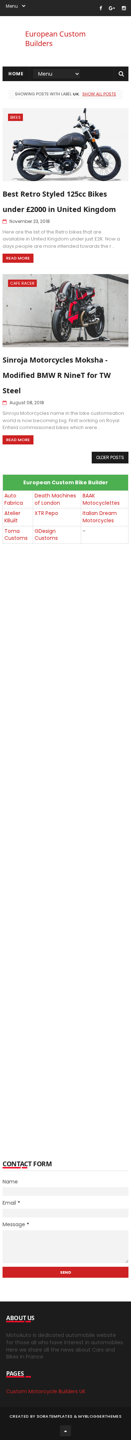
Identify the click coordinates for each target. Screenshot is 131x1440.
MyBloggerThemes (100, 1416)
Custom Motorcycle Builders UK (46, 1391)
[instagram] (123, 8)
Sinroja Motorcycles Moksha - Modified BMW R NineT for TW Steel (57, 375)
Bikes (15, 117)
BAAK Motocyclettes (101, 499)
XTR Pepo (46, 513)
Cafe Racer (22, 283)
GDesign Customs (46, 534)
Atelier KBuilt (12, 516)
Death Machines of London (55, 499)
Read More (18, 258)
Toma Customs (16, 534)
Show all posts (99, 94)
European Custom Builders (55, 38)
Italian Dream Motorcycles (100, 516)
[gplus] (112, 8)
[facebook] (100, 8)
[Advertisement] (65, 847)
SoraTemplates (55, 1416)
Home (15, 74)
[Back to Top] (65, 1430)
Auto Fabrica (13, 499)
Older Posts (110, 457)
